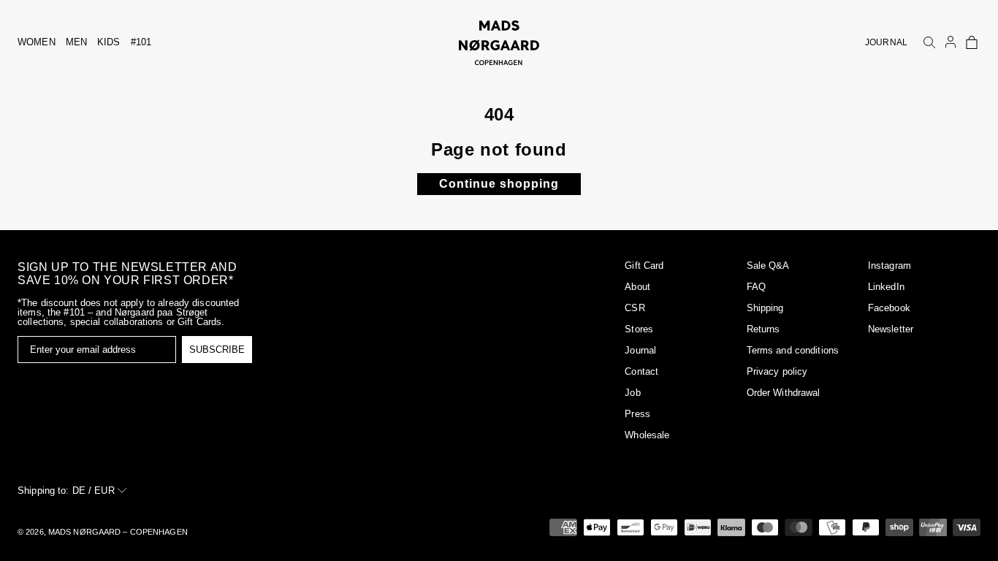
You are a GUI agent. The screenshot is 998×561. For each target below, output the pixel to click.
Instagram (889, 265)
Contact (641, 371)
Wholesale (647, 435)
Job (632, 392)
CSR (634, 307)
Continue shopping (499, 184)
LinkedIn (886, 286)
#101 (141, 42)
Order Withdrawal (783, 392)
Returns (763, 329)
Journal (640, 350)
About (637, 286)
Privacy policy (777, 371)
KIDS (109, 42)
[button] (971, 42)
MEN (76, 42)
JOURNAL (886, 42)
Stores (639, 329)
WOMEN (37, 42)
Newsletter (890, 329)
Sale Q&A (768, 265)
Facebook (889, 307)
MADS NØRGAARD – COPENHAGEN (118, 531)
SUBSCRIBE (217, 349)
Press (637, 413)
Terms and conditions (793, 350)
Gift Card (644, 265)
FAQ (756, 286)
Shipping (765, 307)
